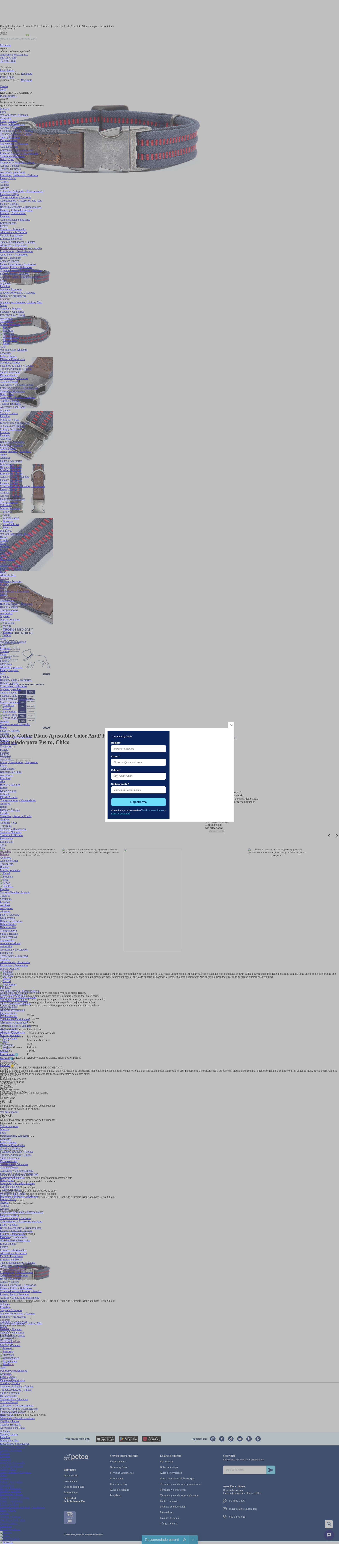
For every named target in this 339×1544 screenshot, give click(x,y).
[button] (231, 725)
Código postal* (120, 783)
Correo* (115, 756)
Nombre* (116, 742)
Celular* (115, 770)
